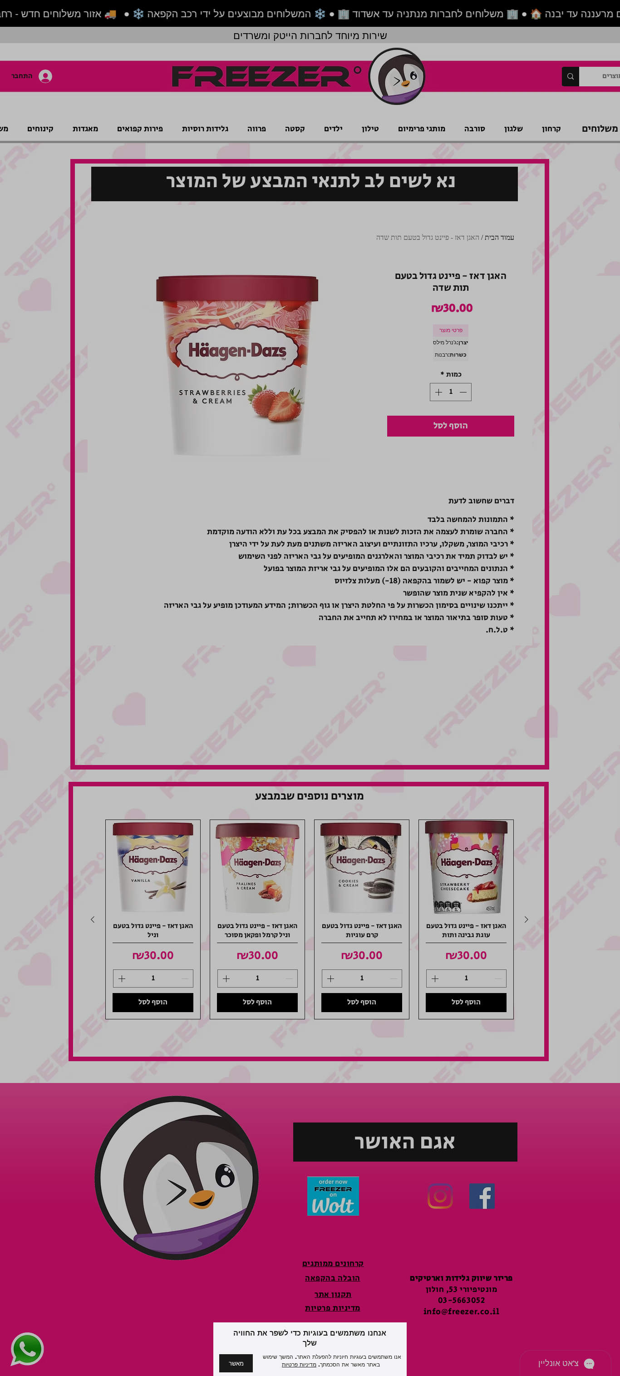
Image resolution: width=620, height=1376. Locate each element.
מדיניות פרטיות (299, 1364)
